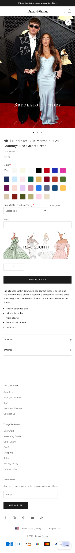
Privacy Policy (10, 463)
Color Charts (10, 441)
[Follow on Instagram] (14, 518)
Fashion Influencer (12, 408)
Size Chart (55, 205)
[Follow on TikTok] (41, 518)
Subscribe (16, 505)
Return (6, 458)
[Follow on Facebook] (5, 518)
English (52, 528)
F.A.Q (6, 447)
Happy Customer (12, 397)
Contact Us (9, 413)
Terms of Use (10, 469)
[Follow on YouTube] (32, 518)
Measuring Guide (12, 436)
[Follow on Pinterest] (23, 518)
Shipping (8, 452)
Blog (5, 403)
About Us (8, 392)
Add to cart (37, 279)
